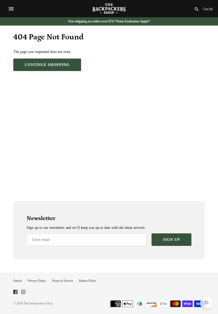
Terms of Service (62, 281)
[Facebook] (15, 292)
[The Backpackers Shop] (109, 8)
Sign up (171, 240)
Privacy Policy (37, 281)
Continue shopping (47, 65)
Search (17, 281)
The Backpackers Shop (38, 303)
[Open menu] (11, 9)
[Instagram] (23, 292)
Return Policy (87, 281)
